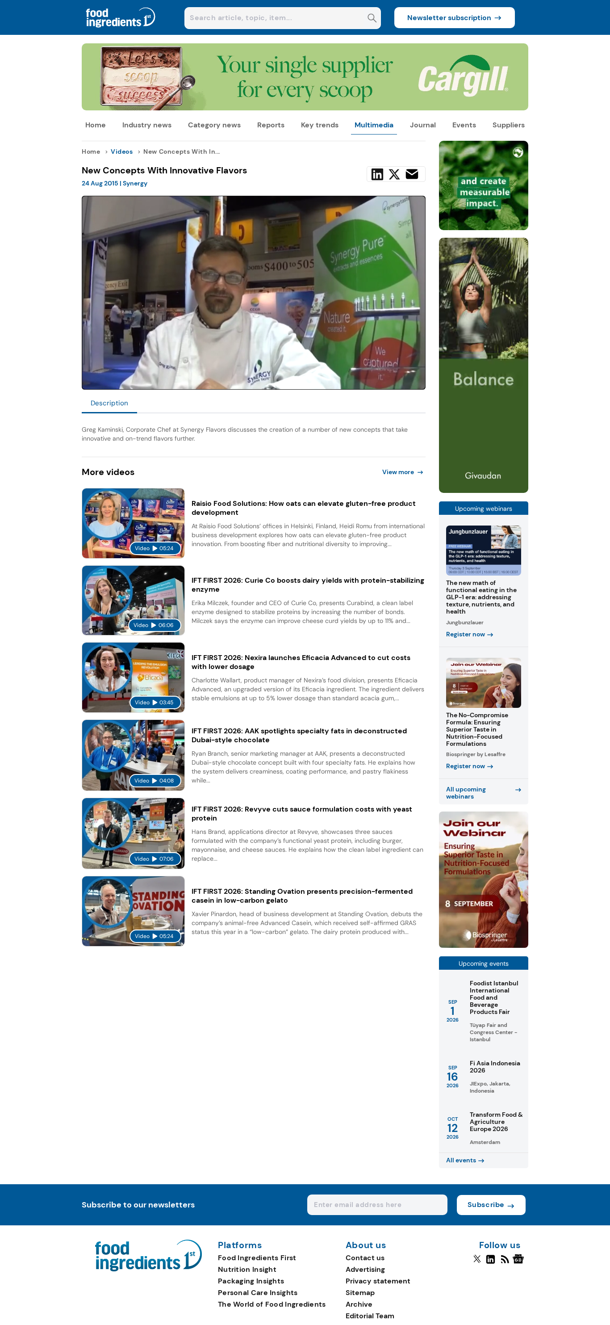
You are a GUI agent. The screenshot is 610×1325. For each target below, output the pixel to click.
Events (464, 125)
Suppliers (509, 125)
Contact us (365, 1257)
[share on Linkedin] (377, 174)
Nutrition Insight (247, 1269)
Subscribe (486, 1204)
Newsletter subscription (449, 17)
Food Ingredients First (257, 1257)
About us (366, 1245)
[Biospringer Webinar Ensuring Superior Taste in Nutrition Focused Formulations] (483, 945)
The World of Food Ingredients (272, 1304)
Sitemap (360, 1292)
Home (95, 125)
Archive (359, 1304)
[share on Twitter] (394, 174)
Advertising (365, 1269)
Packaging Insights (251, 1281)
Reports (270, 125)
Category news (214, 125)
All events (461, 1160)
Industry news (146, 125)
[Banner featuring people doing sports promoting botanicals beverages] (483, 490)
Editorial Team (370, 1316)
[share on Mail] (412, 174)
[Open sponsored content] (305, 108)
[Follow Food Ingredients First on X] (477, 1262)
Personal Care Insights (258, 1292)
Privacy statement (378, 1281)
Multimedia (374, 125)
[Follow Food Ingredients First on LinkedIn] (490, 1262)
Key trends (319, 125)
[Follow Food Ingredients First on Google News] (519, 1262)
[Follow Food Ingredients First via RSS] (504, 1262)
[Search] (372, 19)
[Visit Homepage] (121, 32)
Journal (423, 125)
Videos (122, 151)
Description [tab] (109, 403)
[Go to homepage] (148, 1269)
